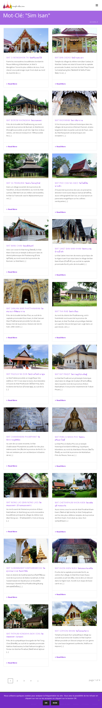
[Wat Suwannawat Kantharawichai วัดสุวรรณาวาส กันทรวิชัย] (26, 551)
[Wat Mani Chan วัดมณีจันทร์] (26, 228)
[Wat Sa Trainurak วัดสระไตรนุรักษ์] (26, 166)
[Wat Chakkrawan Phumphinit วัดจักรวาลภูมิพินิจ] (26, 419)
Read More (12, 84)
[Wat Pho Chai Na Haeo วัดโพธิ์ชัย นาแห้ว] (74, 166)
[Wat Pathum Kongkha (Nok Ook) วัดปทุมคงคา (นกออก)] (26, 616)
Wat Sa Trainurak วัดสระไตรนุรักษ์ (23, 183)
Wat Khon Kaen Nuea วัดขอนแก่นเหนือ (74, 568)
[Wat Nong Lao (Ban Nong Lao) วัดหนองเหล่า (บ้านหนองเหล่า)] (26, 485)
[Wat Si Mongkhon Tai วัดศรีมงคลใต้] (26, 40)
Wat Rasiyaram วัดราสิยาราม (69, 120)
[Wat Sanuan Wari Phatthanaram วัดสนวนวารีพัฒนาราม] (26, 291)
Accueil (93, 22)
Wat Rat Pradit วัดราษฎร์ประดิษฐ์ (71, 374)
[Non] (98, 700)
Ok (46, 703)
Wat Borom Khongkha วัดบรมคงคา (24, 120)
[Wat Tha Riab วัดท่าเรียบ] (74, 294)
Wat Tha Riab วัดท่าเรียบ (66, 311)
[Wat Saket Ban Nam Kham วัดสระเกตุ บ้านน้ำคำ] (74, 231)
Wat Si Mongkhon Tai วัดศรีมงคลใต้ (24, 57)
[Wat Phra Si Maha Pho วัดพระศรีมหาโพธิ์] (74, 419)
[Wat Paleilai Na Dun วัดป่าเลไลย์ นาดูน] (26, 357)
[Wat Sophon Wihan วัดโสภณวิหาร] (74, 613)
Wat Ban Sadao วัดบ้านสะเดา (69, 57)
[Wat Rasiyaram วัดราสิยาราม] (74, 103)
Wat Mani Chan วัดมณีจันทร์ (20, 245)
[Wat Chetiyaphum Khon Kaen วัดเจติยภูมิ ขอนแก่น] (74, 485)
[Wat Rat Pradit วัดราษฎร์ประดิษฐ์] (74, 357)
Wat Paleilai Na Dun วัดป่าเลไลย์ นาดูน (25, 374)
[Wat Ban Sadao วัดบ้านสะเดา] (74, 40)
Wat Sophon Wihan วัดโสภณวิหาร (72, 631)
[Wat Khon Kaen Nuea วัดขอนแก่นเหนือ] (74, 551)
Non (55, 703)
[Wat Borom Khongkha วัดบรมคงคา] (26, 103)
